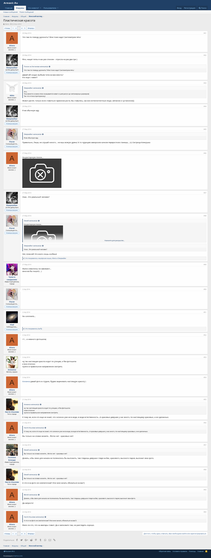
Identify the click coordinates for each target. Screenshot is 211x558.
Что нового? (33, 8)
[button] (40, 8)
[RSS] (206, 551)
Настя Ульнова (12, 412)
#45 (205, 129)
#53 (205, 357)
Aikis (12, 95)
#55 (205, 399)
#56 (205, 423)
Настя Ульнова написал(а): (34, 428)
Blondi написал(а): (30, 495)
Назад (7, 28)
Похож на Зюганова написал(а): (36, 66)
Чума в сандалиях (12, 278)
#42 (205, 55)
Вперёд (30, 28)
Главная (8, 8)
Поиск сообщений (27, 12)
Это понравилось (33, 329)
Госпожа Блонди (12, 458)
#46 (205, 153)
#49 (205, 265)
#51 (205, 312)
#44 (205, 106)
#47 (205, 193)
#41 (205, 33)
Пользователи (49, 8)
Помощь (192, 551)
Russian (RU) (10, 551)
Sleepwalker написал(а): (33, 88)
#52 (205, 335)
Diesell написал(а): (30, 221)
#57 (205, 445)
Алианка (12, 369)
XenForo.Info (18, 556)
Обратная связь (165, 551)
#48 (205, 216)
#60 (205, 512)
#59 (205, 490)
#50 (205, 289)
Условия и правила (180, 551)
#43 (205, 83)
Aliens (7, 24)
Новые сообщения (10, 12)
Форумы (20, 8)
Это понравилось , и (45, 258)
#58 (205, 470)
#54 (205, 377)
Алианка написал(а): (31, 404)
